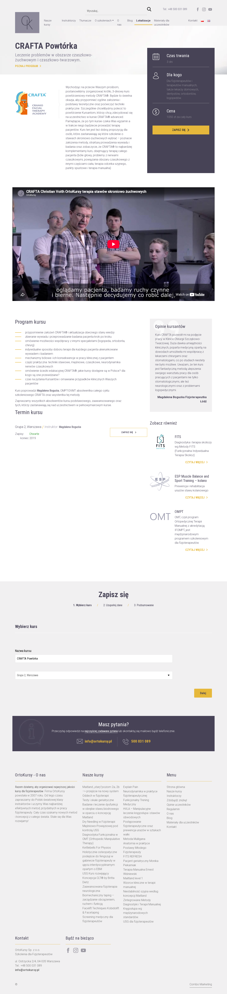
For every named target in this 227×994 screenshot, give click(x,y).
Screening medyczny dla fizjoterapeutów (97, 919)
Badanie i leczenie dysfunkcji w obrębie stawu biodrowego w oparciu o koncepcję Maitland (100, 811)
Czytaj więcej (194, 462)
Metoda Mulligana (134, 839)
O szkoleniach (103, 20)
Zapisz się (179, 130)
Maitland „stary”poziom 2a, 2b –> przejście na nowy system (101, 789)
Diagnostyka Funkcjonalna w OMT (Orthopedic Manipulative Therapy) (101, 839)
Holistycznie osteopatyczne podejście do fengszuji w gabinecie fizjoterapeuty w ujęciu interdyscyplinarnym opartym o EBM (99, 860)
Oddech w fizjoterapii (95, 795)
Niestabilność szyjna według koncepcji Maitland (140, 893)
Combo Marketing (201, 984)
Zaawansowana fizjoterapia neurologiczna (99, 889)
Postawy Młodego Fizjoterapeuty (134, 850)
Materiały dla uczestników (161, 22)
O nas (119, 22)
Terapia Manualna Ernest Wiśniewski (138, 872)
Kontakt (192, 20)
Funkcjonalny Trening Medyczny (136, 802)
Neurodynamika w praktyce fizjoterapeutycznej (140, 793)
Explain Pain (130, 787)
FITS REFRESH (132, 856)
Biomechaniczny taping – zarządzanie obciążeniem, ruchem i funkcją (98, 900)
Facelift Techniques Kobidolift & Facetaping (100, 910)
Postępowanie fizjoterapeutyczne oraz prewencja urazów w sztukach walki (142, 828)
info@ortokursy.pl (98, 741)
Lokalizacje (143, 20)
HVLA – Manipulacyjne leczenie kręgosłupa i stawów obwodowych (141, 813)
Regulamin (173, 809)
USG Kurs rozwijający (95, 873)
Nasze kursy (48, 22)
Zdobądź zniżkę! (177, 800)
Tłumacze (85, 20)
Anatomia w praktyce (136, 843)
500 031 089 (141, 741)
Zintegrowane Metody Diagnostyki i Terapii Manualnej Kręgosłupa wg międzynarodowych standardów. (142, 908)
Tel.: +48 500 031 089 (175, 9)
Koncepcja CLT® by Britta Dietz (98, 880)
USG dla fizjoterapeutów (138, 921)
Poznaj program (26, 66)
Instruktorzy (69, 20)
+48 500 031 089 (31, 965)
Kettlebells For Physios (96, 847)
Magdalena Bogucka (70, 427)
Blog (130, 20)
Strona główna (176, 787)
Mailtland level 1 (133, 878)
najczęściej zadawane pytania (101, 731)
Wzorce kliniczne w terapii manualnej (139, 885)
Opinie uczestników (179, 804)
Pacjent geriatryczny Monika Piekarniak (140, 863)
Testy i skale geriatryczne (98, 800)
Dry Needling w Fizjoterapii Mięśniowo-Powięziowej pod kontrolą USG (100, 826)
